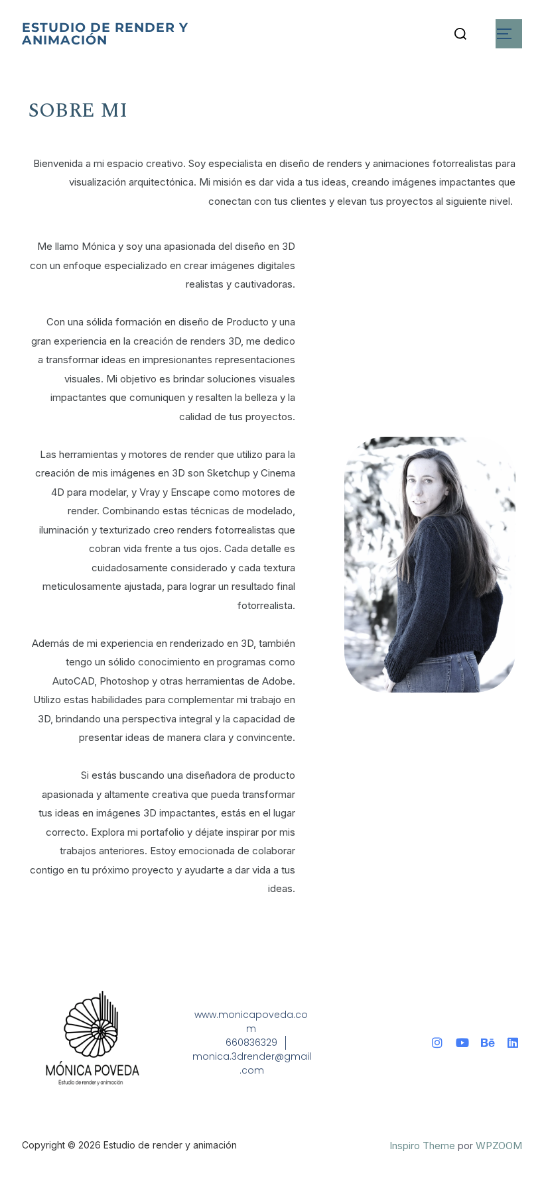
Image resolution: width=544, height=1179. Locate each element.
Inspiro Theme (422, 1145)
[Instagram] (437, 1042)
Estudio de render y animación (105, 33)
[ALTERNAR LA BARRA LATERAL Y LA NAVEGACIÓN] (509, 33)
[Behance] (488, 1042)
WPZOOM (499, 1145)
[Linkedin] (513, 1042)
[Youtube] (462, 1042)
